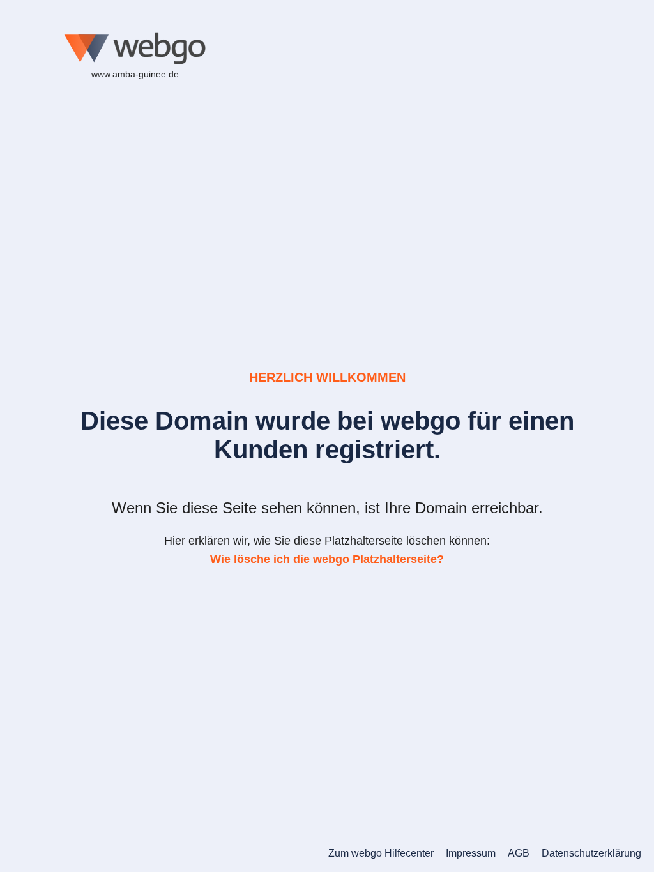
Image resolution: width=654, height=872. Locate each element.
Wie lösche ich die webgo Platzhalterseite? (327, 559)
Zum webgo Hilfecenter (381, 853)
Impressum (471, 853)
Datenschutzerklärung (591, 853)
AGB (518, 853)
